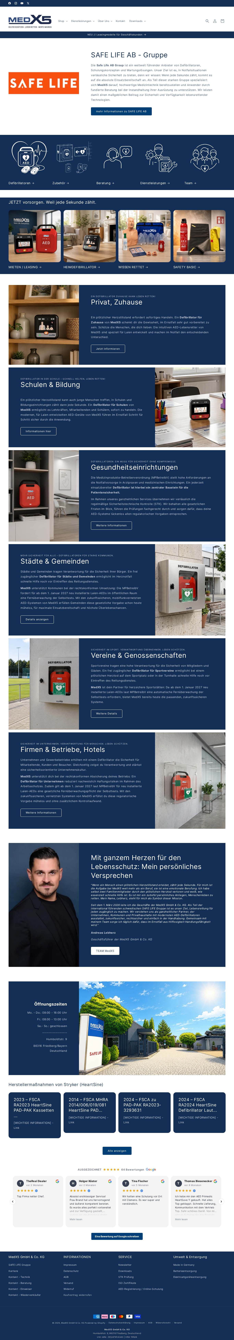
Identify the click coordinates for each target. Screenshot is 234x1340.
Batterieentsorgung (185, 1270)
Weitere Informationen (111, 525)
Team (188, 183)
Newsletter (125, 1264)
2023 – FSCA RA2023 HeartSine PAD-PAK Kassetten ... (34, 1107)
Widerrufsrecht (163, 1323)
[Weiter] (221, 1201)
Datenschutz (71, 1270)
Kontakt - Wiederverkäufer (25, 1294)
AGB (66, 1276)
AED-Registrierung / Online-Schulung (140, 1288)
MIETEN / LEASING (23, 267)
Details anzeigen (37, 619)
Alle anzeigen (117, 1150)
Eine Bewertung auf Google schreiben (117, 1236)
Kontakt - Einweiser (20, 1288)
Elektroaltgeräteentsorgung (190, 1276)
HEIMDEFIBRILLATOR (80, 267)
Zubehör (58, 183)
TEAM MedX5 (105, 950)
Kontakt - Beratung (20, 1282)
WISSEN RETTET (131, 267)
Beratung (103, 183)
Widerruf (69, 1288)
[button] (62, 21)
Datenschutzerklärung (119, 1323)
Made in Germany (184, 1264)
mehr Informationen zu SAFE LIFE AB (121, 111)
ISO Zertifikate (127, 1282)
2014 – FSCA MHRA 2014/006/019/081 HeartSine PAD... (88, 1105)
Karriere (13, 1270)
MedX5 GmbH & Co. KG (72, 1323)
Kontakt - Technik (19, 1276)
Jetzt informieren (108, 348)
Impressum (70, 1264)
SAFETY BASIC (184, 267)
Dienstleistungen (153, 183)
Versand (68, 1282)
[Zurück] (13, 1201)
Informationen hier (38, 431)
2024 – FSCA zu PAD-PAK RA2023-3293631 (142, 1105)
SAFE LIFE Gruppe (20, 1264)
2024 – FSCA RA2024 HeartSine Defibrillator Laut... (197, 1105)
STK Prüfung (126, 1276)
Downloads (125, 1270)
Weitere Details (106, 713)
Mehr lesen (76, 1219)
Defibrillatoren (20, 183)
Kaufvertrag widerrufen (78, 1294)
